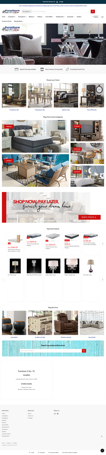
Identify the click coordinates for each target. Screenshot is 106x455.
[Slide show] (53, 44)
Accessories (70, 16)
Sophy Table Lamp (51, 275)
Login (102, 17)
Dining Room (22, 16)
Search (29, 413)
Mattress (39, 16)
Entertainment (60, 16)
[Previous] (4, 44)
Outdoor (79, 16)
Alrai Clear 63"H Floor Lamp (34, 275)
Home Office (49, 16)
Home (3, 16)
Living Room (11, 16)
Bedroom (31, 16)
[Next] (101, 44)
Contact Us (30, 416)
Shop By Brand (18, 21)
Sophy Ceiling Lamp (70, 275)
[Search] (93, 11)
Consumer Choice (6, 21)
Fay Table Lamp (87, 275)
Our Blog (30, 418)
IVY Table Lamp (12, 275)
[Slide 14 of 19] (53, 44)
